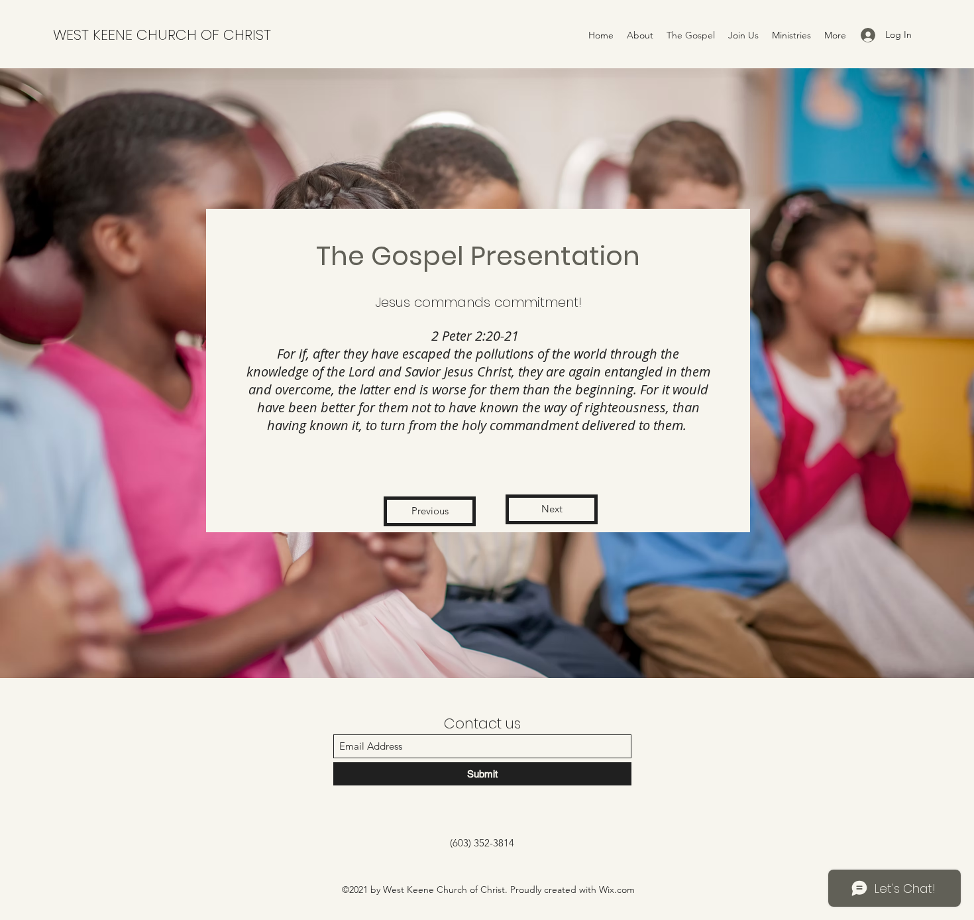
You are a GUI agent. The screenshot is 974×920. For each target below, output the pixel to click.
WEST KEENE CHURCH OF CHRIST (162, 35)
